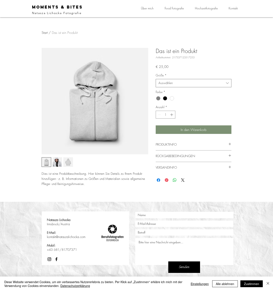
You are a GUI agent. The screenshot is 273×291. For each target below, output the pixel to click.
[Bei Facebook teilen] (158, 180)
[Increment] (172, 114)
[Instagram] (49, 259)
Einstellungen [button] (200, 284)
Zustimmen (251, 284)
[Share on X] (182, 180)
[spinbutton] (165, 114)
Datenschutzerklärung (75, 286)
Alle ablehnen (225, 284)
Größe (161, 75)
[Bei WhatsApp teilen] (174, 180)
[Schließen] (267, 284)
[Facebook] (56, 259)
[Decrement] (159, 114)
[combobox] (193, 83)
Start (45, 32)
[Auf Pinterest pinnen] (166, 180)
